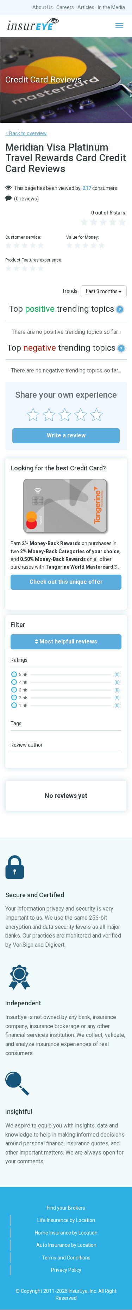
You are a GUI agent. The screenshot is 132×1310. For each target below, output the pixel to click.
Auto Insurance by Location (66, 1245)
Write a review (66, 435)
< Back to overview (26, 133)
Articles (85, 7)
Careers (65, 7)
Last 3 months (102, 291)
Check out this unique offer (66, 581)
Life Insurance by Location (66, 1220)
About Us (42, 7)
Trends (69, 291)
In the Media (111, 7)
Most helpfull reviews (67, 641)
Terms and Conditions (66, 1258)
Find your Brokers (66, 1208)
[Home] (33, 24)
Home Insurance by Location (66, 1233)
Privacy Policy (66, 1270)
